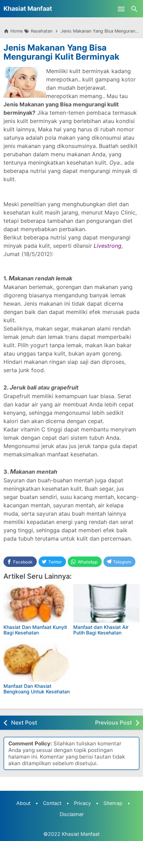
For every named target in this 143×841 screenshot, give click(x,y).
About (23, 803)
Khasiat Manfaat (27, 8)
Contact (52, 803)
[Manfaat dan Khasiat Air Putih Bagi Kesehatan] (106, 603)
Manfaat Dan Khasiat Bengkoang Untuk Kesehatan (36, 688)
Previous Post (113, 722)
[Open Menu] (121, 8)
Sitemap (113, 803)
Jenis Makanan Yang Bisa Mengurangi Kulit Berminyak (61, 52)
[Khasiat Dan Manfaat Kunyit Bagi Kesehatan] (36, 603)
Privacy (82, 803)
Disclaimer (72, 814)
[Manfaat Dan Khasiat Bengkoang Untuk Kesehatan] (36, 662)
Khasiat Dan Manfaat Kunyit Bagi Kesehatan (35, 629)
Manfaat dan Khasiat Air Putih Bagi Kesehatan (100, 629)
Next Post (24, 722)
